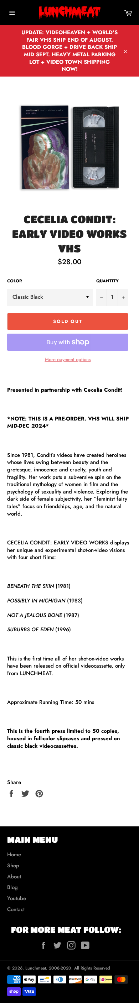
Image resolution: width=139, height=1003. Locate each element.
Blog (12, 887)
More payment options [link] (68, 359)
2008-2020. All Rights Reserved (79, 968)
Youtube (16, 898)
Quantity (107, 281)
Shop (13, 865)
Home (14, 854)
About (14, 877)
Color (14, 281)
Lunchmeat (35, 968)
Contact (16, 909)
